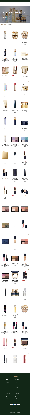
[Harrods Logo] (15, 376)
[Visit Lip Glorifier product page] (5, 336)
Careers (16, 396)
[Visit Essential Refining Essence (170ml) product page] (5, 116)
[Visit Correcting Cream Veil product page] (15, 99)
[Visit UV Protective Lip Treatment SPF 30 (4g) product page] (5, 184)
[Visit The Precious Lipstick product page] (15, 64)
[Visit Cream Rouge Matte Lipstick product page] (15, 320)
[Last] (22, 370)
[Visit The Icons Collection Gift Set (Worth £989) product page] (24, 47)
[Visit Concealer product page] (5, 167)
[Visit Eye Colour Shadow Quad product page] (24, 133)
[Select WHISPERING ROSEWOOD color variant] (12, 195)
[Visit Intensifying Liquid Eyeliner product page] (15, 218)
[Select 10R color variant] (24, 195)
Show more (5, 17)
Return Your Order (17, 385)
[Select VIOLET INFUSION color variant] (13, 195)
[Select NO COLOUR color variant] (13, 58)
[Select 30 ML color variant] (16, 58)
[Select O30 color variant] (5, 58)
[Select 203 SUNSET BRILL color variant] (2, 75)
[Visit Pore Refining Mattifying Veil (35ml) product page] (24, 167)
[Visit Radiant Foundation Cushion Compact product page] (15, 269)
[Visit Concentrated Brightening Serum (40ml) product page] (24, 286)
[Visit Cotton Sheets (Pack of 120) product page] (5, 150)
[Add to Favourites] (9, 30)
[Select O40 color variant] (24, 263)
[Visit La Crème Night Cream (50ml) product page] (15, 30)
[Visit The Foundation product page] (24, 30)
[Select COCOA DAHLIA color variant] (24, 161)
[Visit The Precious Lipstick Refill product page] (15, 82)
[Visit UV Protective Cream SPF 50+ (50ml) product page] (5, 99)
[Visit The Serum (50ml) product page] (15, 47)
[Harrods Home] (15, 4)
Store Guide (7, 382)
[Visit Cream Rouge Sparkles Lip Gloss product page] (5, 252)
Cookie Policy (7, 401)
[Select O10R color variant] (25, 195)
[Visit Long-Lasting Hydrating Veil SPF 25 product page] (15, 167)
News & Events (7, 385)
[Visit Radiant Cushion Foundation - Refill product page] (24, 184)
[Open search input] (3, 4)
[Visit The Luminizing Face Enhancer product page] (5, 64)
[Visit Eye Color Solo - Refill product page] (5, 235)
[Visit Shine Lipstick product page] (24, 150)
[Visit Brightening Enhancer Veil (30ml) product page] (15, 354)
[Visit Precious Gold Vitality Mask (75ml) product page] (24, 99)
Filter (27, 26)
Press (16, 398)
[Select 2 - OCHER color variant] (2, 178)
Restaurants (7, 384)
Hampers (16, 387)
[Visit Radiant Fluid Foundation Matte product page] (15, 235)
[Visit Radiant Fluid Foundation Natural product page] (24, 252)
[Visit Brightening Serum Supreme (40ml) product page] (5, 30)
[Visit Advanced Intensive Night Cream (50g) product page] (15, 286)
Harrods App (16, 389)
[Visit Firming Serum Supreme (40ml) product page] (5, 320)
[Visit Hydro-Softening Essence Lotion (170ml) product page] (15, 303)
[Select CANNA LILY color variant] (25, 161)
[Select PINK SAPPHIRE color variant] (12, 75)
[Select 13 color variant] (24, 280)
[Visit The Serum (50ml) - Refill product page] (5, 82)
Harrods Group (17, 393)
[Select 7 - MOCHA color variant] (5, 178)
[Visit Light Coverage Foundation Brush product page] (15, 150)
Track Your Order (17, 384)
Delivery (16, 380)
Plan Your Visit (7, 380)
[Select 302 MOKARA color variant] (5, 263)
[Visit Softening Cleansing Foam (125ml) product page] (5, 133)
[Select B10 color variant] (25, 263)
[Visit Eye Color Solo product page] (24, 336)
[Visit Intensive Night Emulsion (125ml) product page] (15, 116)
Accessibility (9, 409)
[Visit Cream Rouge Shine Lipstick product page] (24, 218)
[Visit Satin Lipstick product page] (15, 184)
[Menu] (1, 4)
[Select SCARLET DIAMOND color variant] (13, 75)
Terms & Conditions (13, 409)
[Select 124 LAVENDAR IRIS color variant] (12, 347)
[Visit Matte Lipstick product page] (15, 336)
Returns (16, 382)
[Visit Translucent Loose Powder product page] (24, 116)
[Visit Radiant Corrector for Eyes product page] (5, 286)
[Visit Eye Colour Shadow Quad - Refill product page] (15, 133)
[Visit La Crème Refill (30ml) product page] (24, 64)
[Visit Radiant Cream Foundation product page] (5, 47)
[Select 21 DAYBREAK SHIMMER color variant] (5, 75)
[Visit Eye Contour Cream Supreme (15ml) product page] (24, 82)
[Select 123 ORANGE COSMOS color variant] (13, 347)
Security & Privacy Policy (19, 409)
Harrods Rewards (8, 393)
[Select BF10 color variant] (2, 58)
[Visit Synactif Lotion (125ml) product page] (5, 303)
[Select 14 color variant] (22, 280)
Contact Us (7, 398)
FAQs (6, 396)
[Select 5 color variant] (23, 280)
